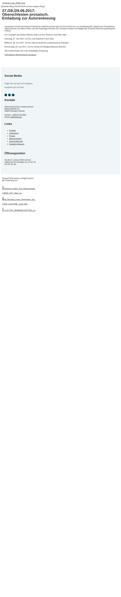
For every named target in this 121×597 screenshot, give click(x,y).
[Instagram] (5, 95)
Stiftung (6, 279)
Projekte (6, 312)
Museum (6, 222)
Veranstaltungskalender (12, 234)
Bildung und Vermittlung (12, 240)
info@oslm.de (16, 117)
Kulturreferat (8, 306)
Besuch (6, 246)
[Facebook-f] (9, 95)
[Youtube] (13, 95)
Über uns (6, 264)
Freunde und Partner (11, 291)
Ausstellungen (8, 228)
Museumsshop (8, 252)
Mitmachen (7, 258)
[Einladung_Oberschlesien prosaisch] (20, 55)
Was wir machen (9, 285)
